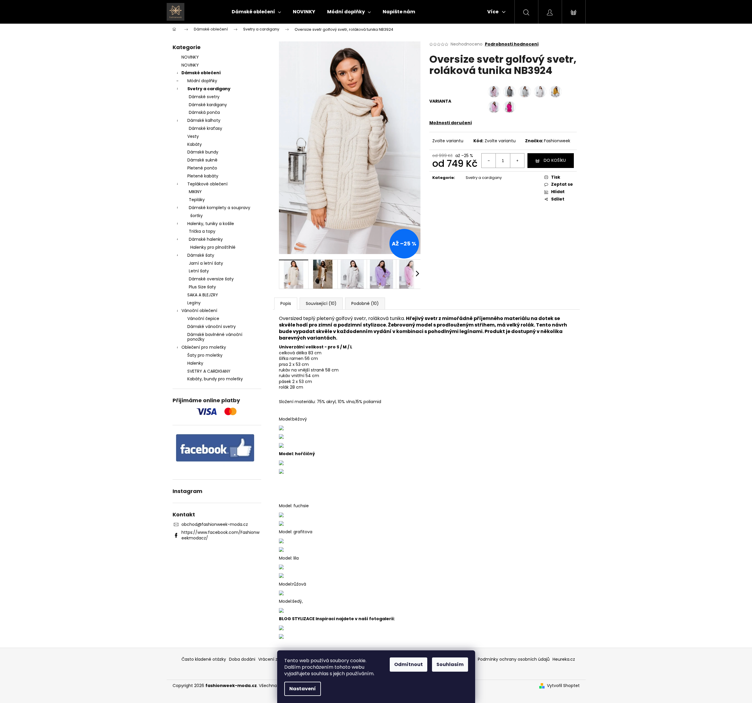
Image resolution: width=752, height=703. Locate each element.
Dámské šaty (200, 255)
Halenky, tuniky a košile (210, 224)
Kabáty (194, 144)
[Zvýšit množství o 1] (517, 160)
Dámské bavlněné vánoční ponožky (214, 337)
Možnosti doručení (450, 123)
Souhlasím (450, 664)
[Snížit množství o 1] (489, 160)
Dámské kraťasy (205, 128)
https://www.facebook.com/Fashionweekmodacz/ (220, 535)
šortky (196, 216)
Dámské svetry (204, 97)
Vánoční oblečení (199, 310)
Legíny (194, 303)
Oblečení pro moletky (203, 347)
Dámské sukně (202, 160)
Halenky (195, 363)
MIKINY (195, 192)
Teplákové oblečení (207, 184)
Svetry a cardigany (208, 89)
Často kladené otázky (203, 659)
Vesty (193, 136)
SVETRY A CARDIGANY (208, 371)
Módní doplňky (202, 81)
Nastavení (302, 688)
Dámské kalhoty (203, 120)
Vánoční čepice (203, 318)
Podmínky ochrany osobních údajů (514, 659)
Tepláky (197, 200)
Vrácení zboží (272, 659)
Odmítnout (408, 664)
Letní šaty (199, 271)
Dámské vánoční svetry (211, 326)
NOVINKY (190, 57)
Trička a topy (202, 231)
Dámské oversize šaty (211, 279)
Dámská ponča (204, 112)
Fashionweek (557, 141)
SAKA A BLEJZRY (202, 295)
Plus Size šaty (202, 287)
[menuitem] (256, 12)
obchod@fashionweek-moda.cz (214, 524)
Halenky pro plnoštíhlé (212, 247)
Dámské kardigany (208, 105)
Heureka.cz (564, 659)
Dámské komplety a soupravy (219, 208)
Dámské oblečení (201, 73)
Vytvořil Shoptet (563, 686)
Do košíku (555, 160)
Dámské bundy (202, 152)
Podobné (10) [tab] (365, 303)
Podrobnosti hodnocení (512, 44)
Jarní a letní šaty (206, 263)
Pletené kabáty (202, 176)
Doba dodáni (242, 659)
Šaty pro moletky (204, 355)
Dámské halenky (206, 239)
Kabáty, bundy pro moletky (215, 379)
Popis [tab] (285, 303)
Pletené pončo (202, 168)
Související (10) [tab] (321, 303)
